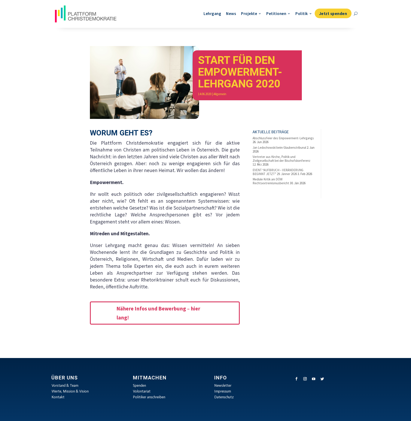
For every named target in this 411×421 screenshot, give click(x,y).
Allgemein (219, 94)
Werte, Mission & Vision (70, 391)
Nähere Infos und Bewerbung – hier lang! (158, 313)
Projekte (249, 13)
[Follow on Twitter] (322, 378)
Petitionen (276, 13)
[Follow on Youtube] (313, 378)
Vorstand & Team (65, 385)
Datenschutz (224, 397)
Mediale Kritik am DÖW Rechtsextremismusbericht (271, 181)
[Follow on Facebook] (296, 378)
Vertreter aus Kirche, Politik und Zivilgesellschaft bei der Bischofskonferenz (281, 159)
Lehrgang (212, 13)
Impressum (222, 391)
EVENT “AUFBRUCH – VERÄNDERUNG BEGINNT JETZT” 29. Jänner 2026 (278, 172)
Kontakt (58, 397)
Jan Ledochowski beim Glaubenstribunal (279, 147)
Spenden (139, 385)
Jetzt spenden (333, 13)
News (231, 13)
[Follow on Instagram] (305, 378)
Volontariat (141, 391)
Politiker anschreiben (149, 397)
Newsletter (222, 385)
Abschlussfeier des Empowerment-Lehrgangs (283, 138)
